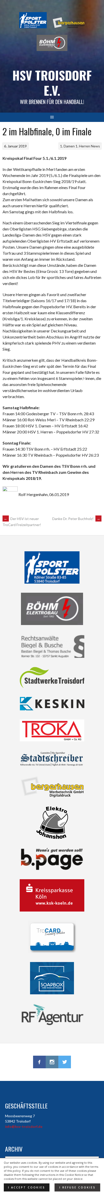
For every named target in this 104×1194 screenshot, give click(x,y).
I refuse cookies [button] (77, 1187)
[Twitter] (64, 1062)
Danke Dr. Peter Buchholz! (76, 518)
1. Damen (67, 146)
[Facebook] (39, 1062)
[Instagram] (52, 1062)
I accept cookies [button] (26, 1187)
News (95, 146)
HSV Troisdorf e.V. (52, 82)
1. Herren (82, 146)
